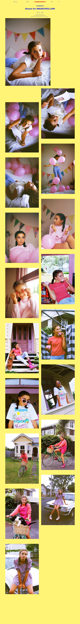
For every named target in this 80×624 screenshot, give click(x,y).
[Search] (59, 1)
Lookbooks (40, 5)
